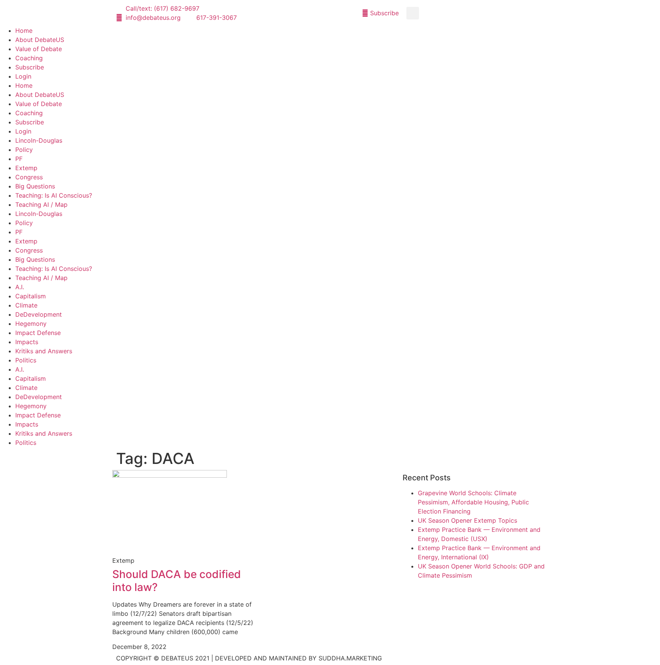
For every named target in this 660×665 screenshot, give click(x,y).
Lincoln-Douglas (38, 140)
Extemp (26, 168)
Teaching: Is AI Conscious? (53, 195)
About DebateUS (39, 39)
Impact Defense (38, 333)
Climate (26, 305)
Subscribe (29, 67)
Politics (25, 360)
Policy (24, 149)
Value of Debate (38, 49)
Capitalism (30, 296)
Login (23, 76)
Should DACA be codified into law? (176, 581)
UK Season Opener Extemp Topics (467, 520)
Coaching (29, 58)
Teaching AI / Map (41, 204)
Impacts (26, 342)
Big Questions (35, 186)
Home (23, 30)
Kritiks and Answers (43, 351)
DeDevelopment (38, 314)
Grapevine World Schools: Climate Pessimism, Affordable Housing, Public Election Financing (473, 502)
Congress (29, 177)
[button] (412, 13)
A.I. (19, 287)
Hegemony (31, 323)
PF (19, 159)
